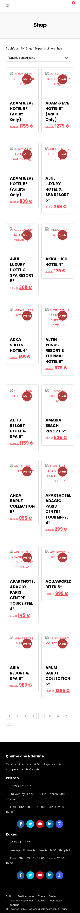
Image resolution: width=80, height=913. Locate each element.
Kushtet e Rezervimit (21, 900)
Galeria (41, 900)
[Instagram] (59, 824)
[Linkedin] (50, 824)
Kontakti (14, 905)
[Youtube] (40, 824)
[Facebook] (20, 824)
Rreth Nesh (56, 900)
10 (66, 716)
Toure (41, 896)
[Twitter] (30, 824)
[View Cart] (71, 5)
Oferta (52, 896)
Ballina (10, 896)
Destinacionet (26, 896)
